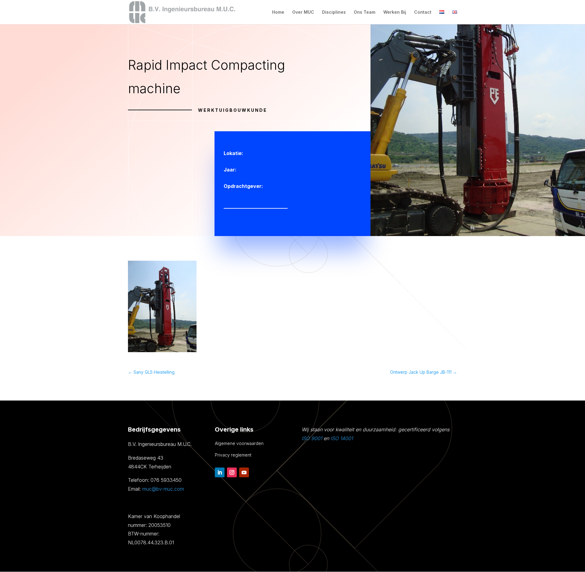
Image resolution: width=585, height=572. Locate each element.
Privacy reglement (233, 454)
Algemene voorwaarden (239, 443)
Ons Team (364, 12)
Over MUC (303, 12)
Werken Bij (394, 12)
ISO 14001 (342, 438)
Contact (422, 12)
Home (278, 12)
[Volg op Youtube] (244, 472)
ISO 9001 (312, 438)
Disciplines (334, 12)
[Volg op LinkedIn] (220, 472)
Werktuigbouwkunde (232, 110)
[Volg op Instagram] (232, 472)
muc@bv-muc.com (163, 489)
